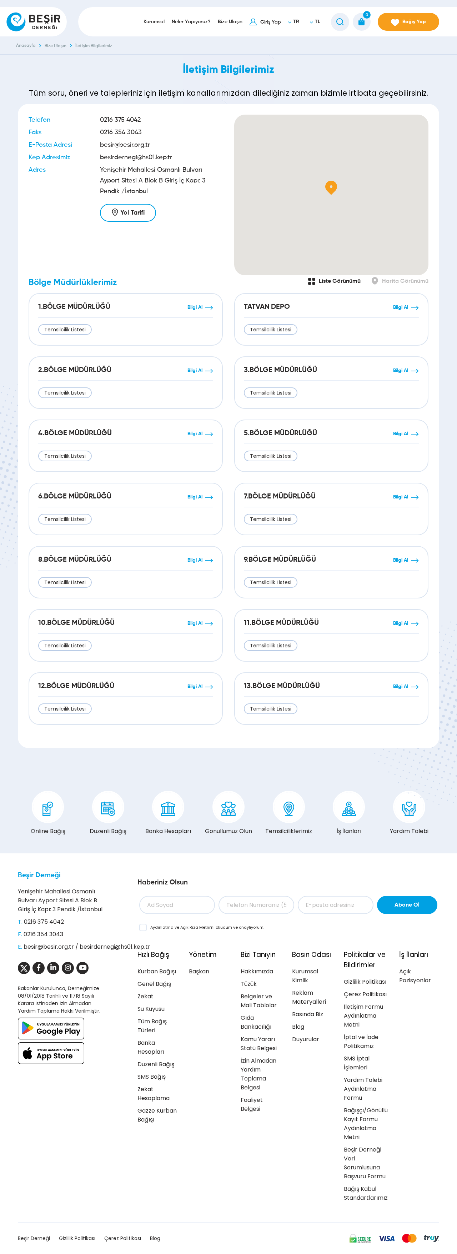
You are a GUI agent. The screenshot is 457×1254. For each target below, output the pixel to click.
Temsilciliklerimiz (288, 831)
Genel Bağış (154, 984)
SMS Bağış (151, 1077)
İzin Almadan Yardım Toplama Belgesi (258, 1074)
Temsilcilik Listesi (65, 329)
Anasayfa (26, 46)
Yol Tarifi (132, 213)
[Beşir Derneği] (33, 21)
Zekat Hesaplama (153, 1093)
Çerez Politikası (365, 994)
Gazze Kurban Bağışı (157, 1115)
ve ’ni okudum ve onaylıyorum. (207, 927)
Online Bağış (48, 831)
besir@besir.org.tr (125, 145)
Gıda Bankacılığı (256, 1022)
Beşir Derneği (39, 875)
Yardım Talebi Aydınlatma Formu (363, 1089)
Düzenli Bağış (108, 831)
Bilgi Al (194, 307)
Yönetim (203, 954)
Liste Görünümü (340, 281)
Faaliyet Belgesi (252, 1104)
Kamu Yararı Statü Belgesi (259, 1043)
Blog (298, 1027)
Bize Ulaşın (55, 46)
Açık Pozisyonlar (415, 975)
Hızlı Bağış (153, 954)
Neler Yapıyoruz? (191, 21)
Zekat (145, 996)
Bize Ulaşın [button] (230, 21)
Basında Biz (307, 1014)
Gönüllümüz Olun (228, 831)
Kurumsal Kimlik (305, 975)
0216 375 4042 (120, 120)
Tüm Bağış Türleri (152, 1025)
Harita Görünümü (405, 281)
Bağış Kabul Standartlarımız (366, 1193)
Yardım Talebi (409, 831)
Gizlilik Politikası (365, 982)
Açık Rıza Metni (195, 927)
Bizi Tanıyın (258, 954)
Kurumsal (154, 21)
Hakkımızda (257, 971)
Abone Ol (407, 905)
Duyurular (305, 1039)
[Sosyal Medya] (24, 968)
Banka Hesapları (168, 831)
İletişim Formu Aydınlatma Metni (363, 1016)
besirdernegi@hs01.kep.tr (136, 157)
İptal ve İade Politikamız (361, 1041)
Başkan (199, 971)
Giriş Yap (270, 22)
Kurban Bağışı (156, 971)
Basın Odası (311, 954)
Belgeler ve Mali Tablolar (259, 1000)
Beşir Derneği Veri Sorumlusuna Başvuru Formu (365, 1162)
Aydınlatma (162, 927)
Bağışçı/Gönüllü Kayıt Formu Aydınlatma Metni (366, 1123)
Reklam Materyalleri (309, 997)
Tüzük (249, 984)
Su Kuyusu (151, 1009)
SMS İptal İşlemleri (357, 1063)
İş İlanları (349, 831)
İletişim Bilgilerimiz (93, 46)
